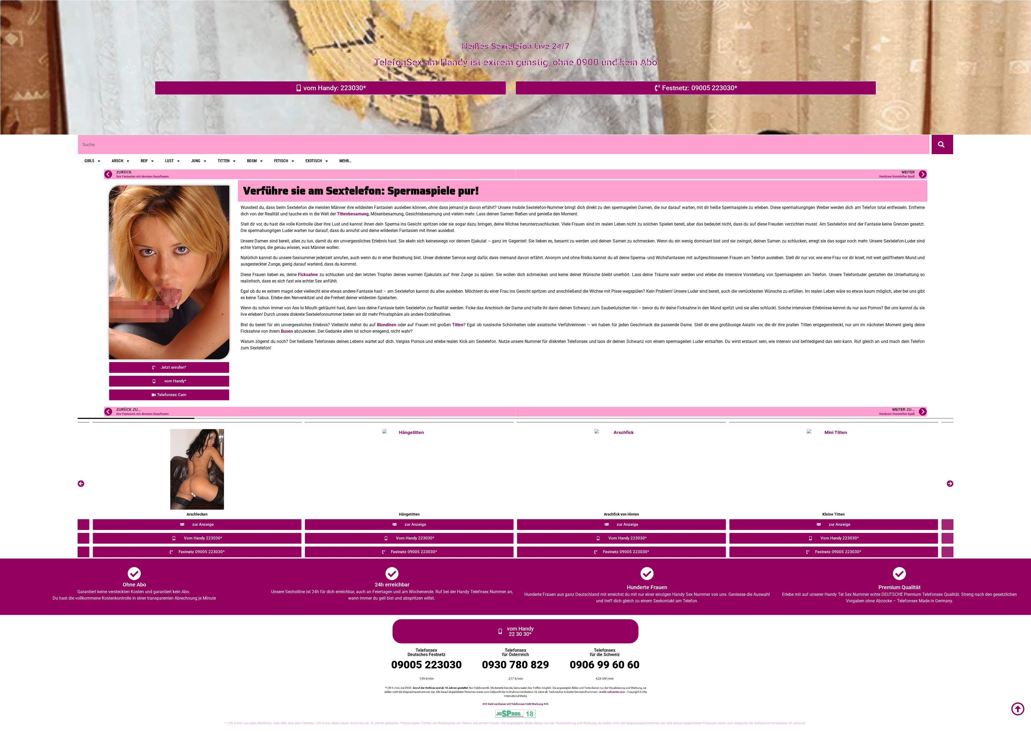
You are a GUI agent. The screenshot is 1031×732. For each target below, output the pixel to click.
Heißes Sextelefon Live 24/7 (515, 46)
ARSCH (117, 160)
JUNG (195, 160)
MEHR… (345, 160)
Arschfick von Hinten (621, 514)
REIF (144, 160)
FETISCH (281, 160)
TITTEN (224, 160)
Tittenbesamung (353, 213)
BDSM (252, 160)
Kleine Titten (833, 514)
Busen (287, 331)
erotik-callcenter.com (612, 691)
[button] (81, 483)
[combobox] (504, 144)
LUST (169, 160)
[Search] (942, 144)
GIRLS (89, 160)
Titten (457, 324)
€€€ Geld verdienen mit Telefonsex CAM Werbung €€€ (515, 703)
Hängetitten (409, 514)
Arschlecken (197, 514)
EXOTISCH (314, 160)
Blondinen (386, 324)
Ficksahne (308, 274)
